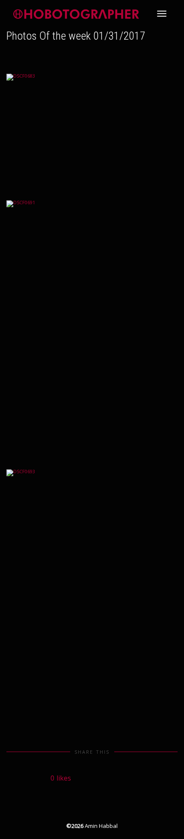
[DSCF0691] (92, 328)
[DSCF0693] (92, 597)
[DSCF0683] (92, 130)
